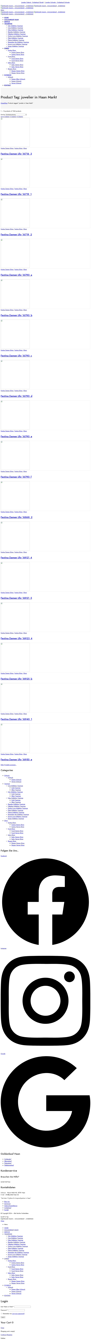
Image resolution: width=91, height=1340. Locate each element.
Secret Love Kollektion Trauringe (17, 817)
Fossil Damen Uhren (17, 831)
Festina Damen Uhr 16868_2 (16, 517)
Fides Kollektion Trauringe (15, 798)
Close (2, 1221)
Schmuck (7, 776)
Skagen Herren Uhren (17, 845)
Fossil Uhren (11, 829)
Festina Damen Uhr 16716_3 (16, 154)
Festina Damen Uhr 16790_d (16, 396)
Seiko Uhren (11, 835)
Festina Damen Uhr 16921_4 (16, 557)
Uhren (25, 148)
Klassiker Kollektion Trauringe (16, 804)
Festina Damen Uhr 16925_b (16, 679)
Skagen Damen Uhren (17, 843)
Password (4, 1310)
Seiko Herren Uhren (17, 839)
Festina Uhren (18, 148)
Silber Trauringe (16, 790)
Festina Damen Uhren (7, 148)
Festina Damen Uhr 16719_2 (16, 234)
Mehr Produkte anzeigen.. (9, 765)
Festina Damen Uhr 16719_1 (16, 194)
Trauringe (7, 784)
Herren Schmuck (16, 782)
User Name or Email (7, 1307)
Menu (2, 10)
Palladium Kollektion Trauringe (17, 806)
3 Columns (13, 117)
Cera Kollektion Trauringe (15, 786)
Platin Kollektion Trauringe (15, 810)
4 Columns (20, 117)
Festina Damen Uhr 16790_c (16, 355)
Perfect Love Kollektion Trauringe (18, 808)
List (2, 117)
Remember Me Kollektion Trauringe (18, 814)
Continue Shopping (6, 1335)
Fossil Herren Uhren (17, 833)
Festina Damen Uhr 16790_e (16, 436)
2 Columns (6, 117)
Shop (5, 103)
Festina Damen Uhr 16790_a (16, 275)
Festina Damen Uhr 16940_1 (16, 719)
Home (2, 103)
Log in (3, 1317)
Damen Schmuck (16, 780)
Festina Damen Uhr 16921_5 (16, 598)
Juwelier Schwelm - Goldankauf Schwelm (57, 2)
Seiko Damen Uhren (17, 837)
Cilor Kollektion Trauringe (15, 792)
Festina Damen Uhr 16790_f (16, 477)
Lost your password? (18, 1314)
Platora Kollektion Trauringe (16, 812)
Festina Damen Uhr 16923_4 (16, 638)
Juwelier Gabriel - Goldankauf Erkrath (32, 2)
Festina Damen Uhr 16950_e (16, 759)
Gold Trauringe (15, 788)
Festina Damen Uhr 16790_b (16, 315)
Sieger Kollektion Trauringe (16, 819)
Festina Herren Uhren (17, 827)
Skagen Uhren (12, 841)
